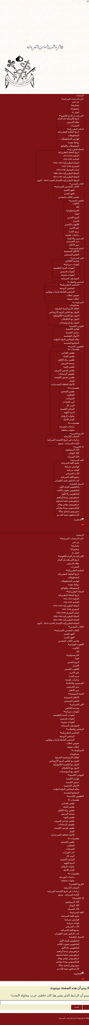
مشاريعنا (75, 105)
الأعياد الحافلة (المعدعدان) (63, 384)
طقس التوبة (69, 367)
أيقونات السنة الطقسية (64, 268)
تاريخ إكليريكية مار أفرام (68, 119)
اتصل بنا (75, 112)
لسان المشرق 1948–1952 (67, 170)
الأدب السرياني (72, 473)
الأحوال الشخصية (71, 336)
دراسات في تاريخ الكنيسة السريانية (63, 440)
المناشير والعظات (76, 282)
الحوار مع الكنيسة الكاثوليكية (66, 316)
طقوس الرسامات (66, 374)
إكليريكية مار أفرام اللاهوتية (72, 116)
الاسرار (76, 221)
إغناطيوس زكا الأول (70, 494)
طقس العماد (69, 356)
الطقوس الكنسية (76, 347)
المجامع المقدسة (71, 343)
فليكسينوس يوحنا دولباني (67, 508)
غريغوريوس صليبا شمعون (67, 501)
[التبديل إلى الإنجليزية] (42, 520)
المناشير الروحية (67, 288)
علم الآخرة (74, 228)
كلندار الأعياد (69, 420)
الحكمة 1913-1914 (71, 156)
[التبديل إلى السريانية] (42, 524)
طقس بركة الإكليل (66, 360)
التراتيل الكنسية (67, 409)
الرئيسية (80, 96)
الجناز (72, 381)
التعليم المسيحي (71, 255)
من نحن (75, 102)
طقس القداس (68, 353)
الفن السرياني (78, 258)
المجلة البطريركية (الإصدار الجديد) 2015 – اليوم (58, 180)
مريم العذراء (73, 232)
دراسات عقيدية (72, 235)
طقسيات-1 (74, 349)
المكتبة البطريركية (76, 129)
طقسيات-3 (74, 423)
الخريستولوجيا (72, 210)
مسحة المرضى (68, 363)
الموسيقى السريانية (70, 278)
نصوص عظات (72, 295)
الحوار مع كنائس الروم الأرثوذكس (64, 312)
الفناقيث (71, 395)
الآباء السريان (73, 457)
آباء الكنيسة (79, 447)
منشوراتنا (75, 109)
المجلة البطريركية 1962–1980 (66, 173)
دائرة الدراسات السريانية (73, 99)
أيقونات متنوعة (68, 275)
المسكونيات (79, 302)
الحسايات (70, 398)
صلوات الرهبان (68, 416)
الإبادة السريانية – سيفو (68, 443)
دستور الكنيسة (72, 332)
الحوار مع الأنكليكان (70, 319)
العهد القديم (69, 190)
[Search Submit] (86, 1007)
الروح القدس (73, 217)
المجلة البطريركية (76, 149)
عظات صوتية (73, 299)
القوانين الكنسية (77, 326)
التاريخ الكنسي (77, 434)
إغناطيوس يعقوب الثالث (68, 490)
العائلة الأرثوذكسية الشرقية (67, 309)
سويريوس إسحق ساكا (69, 511)
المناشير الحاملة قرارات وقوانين (60, 292)
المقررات (75, 126)
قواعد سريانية (73, 470)
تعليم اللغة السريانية (70, 463)
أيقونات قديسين (67, 271)
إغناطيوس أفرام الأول (69, 487)
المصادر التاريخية (71, 436)
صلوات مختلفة (68, 430)
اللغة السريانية (78, 460)
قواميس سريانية (71, 467)
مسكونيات (74, 305)
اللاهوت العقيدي (77, 201)
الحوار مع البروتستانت (69, 323)
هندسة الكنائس (72, 261)
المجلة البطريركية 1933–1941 (66, 163)
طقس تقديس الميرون (64, 370)
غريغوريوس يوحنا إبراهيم (68, 497)
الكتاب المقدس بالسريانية (67, 187)
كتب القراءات (69, 402)
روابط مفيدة (73, 142)
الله (77, 207)
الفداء (76, 214)
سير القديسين (72, 241)
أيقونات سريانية (72, 264)
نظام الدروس (73, 122)
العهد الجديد (69, 194)
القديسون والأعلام (76, 239)
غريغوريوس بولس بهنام (68, 504)
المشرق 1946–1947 (70, 166)
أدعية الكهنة (69, 412)
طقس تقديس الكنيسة (64, 377)
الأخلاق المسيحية (71, 251)
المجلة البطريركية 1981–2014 (66, 177)
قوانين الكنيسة (72, 329)
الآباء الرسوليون (72, 450)
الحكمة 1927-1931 (71, 159)
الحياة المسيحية (77, 248)
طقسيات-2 (74, 388)
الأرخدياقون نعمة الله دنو (68, 515)
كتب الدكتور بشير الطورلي (67, 481)
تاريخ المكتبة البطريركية (68, 132)
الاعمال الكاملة (77, 484)
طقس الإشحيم (68, 391)
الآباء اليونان (74, 453)
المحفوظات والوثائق (70, 146)
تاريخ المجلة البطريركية (68, 152)
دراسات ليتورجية (67, 427)
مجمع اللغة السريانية (70, 477)
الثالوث (76, 203)
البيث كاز (70, 406)
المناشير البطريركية (70, 285)
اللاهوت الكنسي (72, 224)
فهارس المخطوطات (70, 139)
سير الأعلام (74, 245)
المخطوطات (73, 135)
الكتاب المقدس (77, 184)
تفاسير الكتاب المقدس (68, 197)
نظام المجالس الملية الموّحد (66, 339)
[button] (44, 530)
